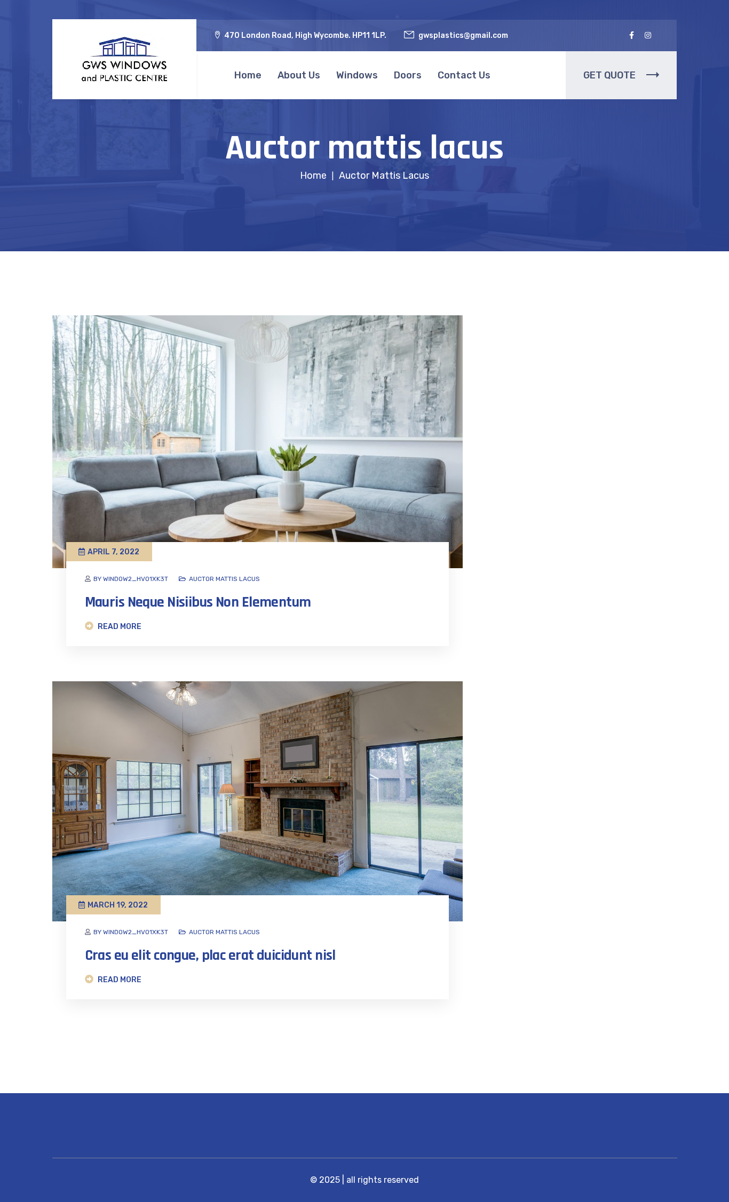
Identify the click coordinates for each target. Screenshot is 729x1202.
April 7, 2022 (113, 551)
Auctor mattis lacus (224, 579)
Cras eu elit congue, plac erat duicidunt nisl (210, 955)
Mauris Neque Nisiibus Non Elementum (198, 602)
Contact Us (464, 75)
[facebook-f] (631, 35)
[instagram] (648, 35)
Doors (408, 75)
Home (248, 75)
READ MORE (118, 626)
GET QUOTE (609, 75)
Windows (357, 75)
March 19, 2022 (118, 905)
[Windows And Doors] (124, 59)
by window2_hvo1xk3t (130, 579)
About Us (299, 75)
